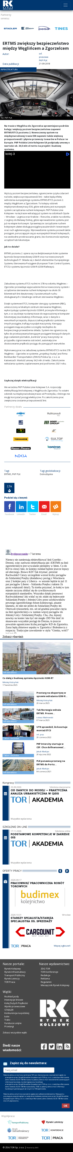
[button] (60, 876)
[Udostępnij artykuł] (21, 508)
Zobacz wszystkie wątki (15, 1032)
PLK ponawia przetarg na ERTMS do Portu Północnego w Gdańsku (50, 764)
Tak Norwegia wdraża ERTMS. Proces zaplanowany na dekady (50, 713)
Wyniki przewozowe (14, 1006)
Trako (7, 1019)
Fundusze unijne (13, 1023)
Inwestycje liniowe (13, 999)
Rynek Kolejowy (12, 968)
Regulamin (46, 981)
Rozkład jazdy (11, 996)
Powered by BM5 (32, 1148)
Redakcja (45, 975)
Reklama (45, 978)
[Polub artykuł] (9, 508)
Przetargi (9, 1026)
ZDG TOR (45, 968)
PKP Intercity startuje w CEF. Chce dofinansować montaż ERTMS (49, 747)
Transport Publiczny (14, 975)
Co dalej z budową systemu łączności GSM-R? (28, 678)
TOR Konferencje (49, 971)
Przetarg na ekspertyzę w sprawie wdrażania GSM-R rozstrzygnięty (51, 696)
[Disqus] (37, 590)
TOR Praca (9, 981)
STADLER (8, 1009)
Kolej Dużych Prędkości (16, 1003)
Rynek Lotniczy (12, 978)
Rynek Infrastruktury (15, 971)
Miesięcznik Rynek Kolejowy (55, 985)
